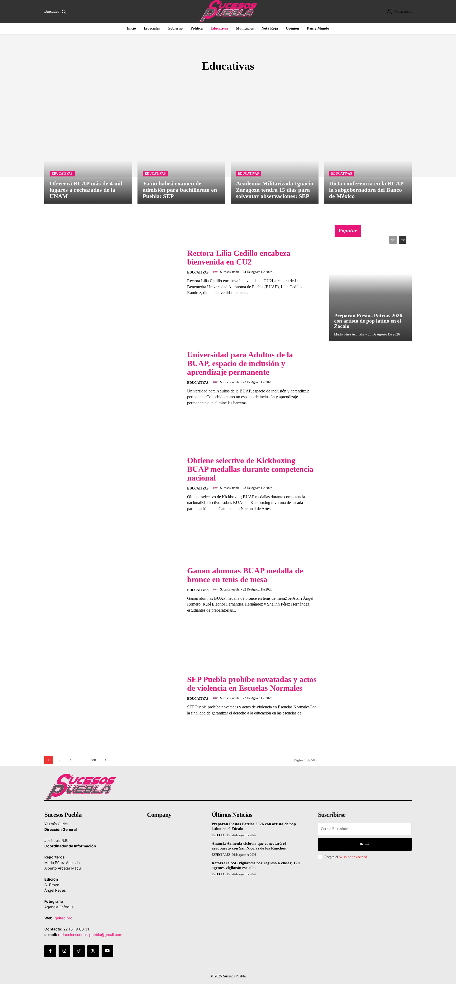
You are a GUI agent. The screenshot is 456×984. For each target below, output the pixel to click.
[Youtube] (107, 951)
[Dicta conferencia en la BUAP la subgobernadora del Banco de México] (368, 151)
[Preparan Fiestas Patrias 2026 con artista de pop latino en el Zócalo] (370, 286)
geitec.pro (63, 918)
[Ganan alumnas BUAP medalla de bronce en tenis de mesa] (112, 589)
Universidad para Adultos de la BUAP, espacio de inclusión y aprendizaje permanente (240, 363)
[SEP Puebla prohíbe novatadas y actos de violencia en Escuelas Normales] (112, 695)
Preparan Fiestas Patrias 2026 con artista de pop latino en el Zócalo (368, 321)
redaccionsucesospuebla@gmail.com (90, 934)
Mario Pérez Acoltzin (349, 334)
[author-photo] (215, 272)
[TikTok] (78, 951)
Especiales (221, 835)
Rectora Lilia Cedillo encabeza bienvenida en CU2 (238, 257)
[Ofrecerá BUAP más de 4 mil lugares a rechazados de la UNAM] (88, 151)
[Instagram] (64, 951)
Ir (361, 844)
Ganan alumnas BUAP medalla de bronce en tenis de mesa (245, 575)
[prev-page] (393, 240)
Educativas (62, 173)
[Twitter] (93, 951)
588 (93, 760)
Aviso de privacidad (353, 857)
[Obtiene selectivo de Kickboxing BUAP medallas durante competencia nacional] (112, 483)
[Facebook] (50, 951)
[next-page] (105, 760)
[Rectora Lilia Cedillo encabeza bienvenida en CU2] (112, 272)
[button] (56, 11)
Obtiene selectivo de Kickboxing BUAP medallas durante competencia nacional (250, 469)
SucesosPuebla (230, 272)
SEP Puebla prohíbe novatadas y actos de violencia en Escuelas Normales (252, 683)
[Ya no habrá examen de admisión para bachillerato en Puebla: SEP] (181, 151)
